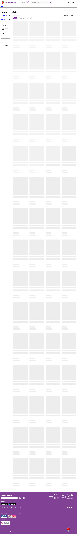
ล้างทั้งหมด (6, 45)
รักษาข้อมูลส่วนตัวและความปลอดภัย (7, 530)
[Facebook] (20, 498)
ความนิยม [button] (71, 15)
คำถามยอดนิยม (19, 507)
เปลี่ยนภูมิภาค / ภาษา (72, 507)
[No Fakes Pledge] (14, 518)
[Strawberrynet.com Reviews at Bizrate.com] (4, 518)
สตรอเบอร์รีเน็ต (21, 18)
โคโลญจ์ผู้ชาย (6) (4, 19)
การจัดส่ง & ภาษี (4, 507)
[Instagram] (23, 498)
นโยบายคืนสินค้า (11, 507)
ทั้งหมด (15, 18)
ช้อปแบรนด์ (3, 6)
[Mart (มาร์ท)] (25, 2)
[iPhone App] (5, 505)
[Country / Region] (68, 2)
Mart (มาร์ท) (29, 18)
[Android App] (12, 505)
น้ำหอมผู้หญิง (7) (4, 15)
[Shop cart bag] (75, 2)
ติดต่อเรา (25, 507)
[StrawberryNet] (9, 2)
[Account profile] (73, 2)
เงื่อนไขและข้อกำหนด (19, 530)
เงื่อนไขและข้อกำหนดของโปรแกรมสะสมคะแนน (32, 530)
